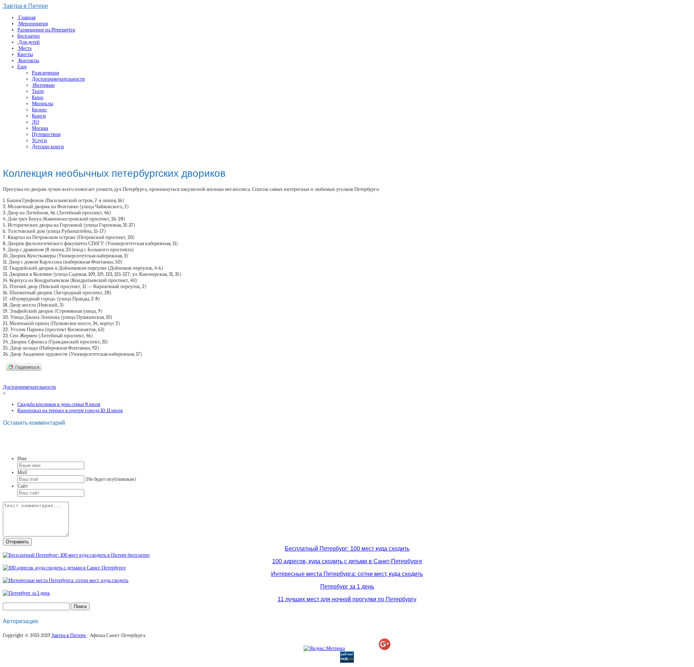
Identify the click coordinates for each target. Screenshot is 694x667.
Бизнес (39, 110)
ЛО (35, 122)
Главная (26, 17)
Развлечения (45, 73)
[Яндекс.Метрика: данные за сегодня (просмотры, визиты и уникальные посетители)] (324, 648)
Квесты (25, 54)
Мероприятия (32, 24)
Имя (21, 459)
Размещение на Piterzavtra (46, 30)
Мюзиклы (42, 104)
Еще (22, 67)
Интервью (43, 85)
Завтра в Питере (25, 6)
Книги (39, 116)
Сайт (22, 486)
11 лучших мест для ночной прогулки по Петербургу (347, 599)
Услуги (39, 140)
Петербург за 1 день (347, 586)
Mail (22, 472)
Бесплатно (28, 36)
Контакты (28, 60)
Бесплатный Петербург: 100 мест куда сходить (347, 549)
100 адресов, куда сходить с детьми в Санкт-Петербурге (347, 561)
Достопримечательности (58, 79)
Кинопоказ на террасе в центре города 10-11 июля (70, 410)
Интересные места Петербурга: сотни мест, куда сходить (347, 574)
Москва (40, 128)
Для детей (28, 42)
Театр (38, 91)
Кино (37, 97)
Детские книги (48, 147)
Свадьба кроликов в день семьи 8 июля (58, 404)
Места (24, 48)
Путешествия (46, 134)
